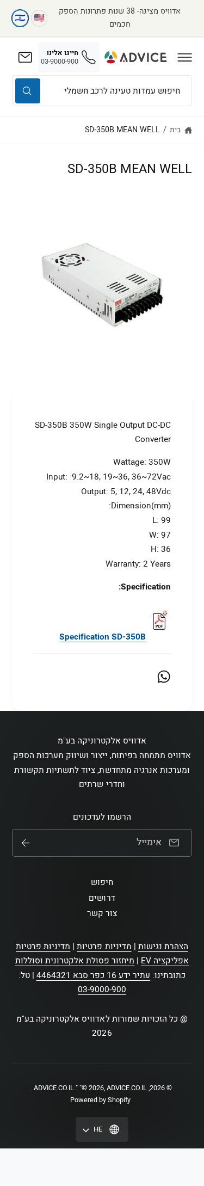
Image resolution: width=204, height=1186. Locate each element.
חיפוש (102, 882)
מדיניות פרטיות (104, 947)
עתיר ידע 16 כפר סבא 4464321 (93, 975)
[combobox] (102, 90)
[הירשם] (26, 843)
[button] (185, 57)
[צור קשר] (25, 57)
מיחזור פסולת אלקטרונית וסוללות (75, 961)
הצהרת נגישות (163, 947)
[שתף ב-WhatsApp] (164, 676)
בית (175, 130)
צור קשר (102, 913)
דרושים (102, 898)
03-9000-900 (102, 989)
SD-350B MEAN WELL (122, 130)
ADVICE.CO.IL (54, 1088)
